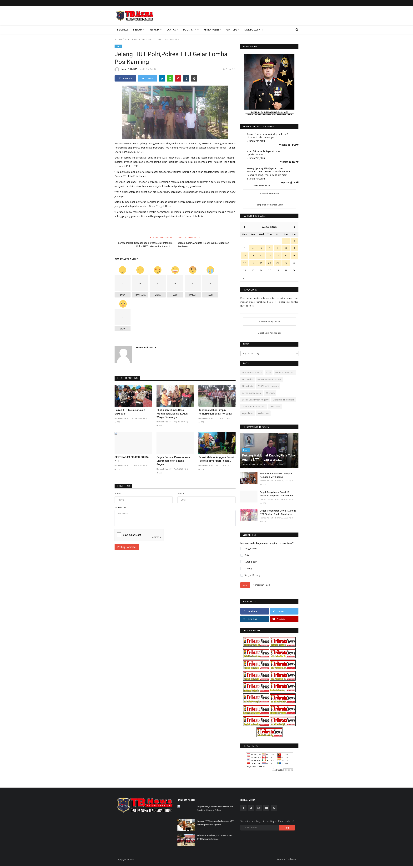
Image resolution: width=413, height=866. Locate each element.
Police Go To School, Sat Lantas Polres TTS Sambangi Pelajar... (214, 837)
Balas (284, 144)
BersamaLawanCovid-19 (269, 379)
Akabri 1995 (263, 413)
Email (180, 493)
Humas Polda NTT (129, 69)
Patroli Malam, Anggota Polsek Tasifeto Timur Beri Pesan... (216, 459)
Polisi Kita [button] (190, 29)
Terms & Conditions (286, 859)
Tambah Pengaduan (269, 321)
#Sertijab (270, 392)
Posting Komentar (126, 546)
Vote (245, 585)
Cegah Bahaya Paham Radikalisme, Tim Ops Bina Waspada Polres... (215, 808)
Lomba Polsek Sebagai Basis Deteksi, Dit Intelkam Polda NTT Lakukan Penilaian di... (145, 244)
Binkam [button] (138, 29)
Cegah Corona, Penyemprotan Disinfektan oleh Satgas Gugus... (173, 461)
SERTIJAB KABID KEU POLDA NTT (132, 459)
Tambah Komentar (269, 193)
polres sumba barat (251, 392)
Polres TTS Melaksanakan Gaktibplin (130, 412)
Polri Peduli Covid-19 (252, 372)
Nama (118, 493)
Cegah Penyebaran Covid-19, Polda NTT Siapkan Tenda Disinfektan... (278, 512)
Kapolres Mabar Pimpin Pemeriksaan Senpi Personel (215, 412)
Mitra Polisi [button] (212, 29)
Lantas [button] (171, 29)
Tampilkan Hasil (261, 584)
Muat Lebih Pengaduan (269, 332)
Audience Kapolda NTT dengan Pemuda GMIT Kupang (276, 475)
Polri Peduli (247, 379)
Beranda (122, 29)
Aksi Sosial (275, 406)
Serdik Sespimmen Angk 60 (255, 399)
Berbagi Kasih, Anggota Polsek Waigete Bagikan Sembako (203, 244)
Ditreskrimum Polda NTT (253, 406)
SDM (268, 372)
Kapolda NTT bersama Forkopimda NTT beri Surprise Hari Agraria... (215, 823)
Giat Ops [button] (232, 29)
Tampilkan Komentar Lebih (269, 204)
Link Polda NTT (254, 29)
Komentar (123, 485)
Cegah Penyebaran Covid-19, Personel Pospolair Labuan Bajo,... (277, 494)
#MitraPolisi (247, 386)
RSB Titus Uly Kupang (268, 386)
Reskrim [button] (155, 29)
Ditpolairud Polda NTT (283, 399)
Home (127, 39)
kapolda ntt (247, 413)
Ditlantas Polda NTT (284, 372)
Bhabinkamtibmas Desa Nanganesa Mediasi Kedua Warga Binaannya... (172, 414)
